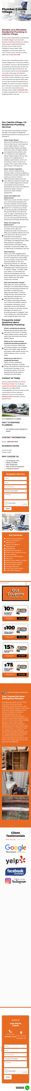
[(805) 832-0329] (27, 1088)
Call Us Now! (10, 1034)
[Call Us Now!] (10, 1031)
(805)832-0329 (10, 1037)
